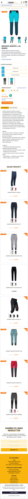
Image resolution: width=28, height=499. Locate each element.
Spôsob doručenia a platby (14, 471)
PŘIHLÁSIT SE (14, 449)
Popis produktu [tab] (4, 107)
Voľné (20, 8)
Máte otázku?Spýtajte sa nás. (14, 478)
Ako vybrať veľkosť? (21, 87)
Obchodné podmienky (14, 470)
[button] (26, 2)
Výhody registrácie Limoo (14, 461)
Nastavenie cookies (14, 495)
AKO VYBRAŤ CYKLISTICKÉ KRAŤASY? (14, 464)
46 (17, 90)
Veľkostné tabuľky (14, 463)
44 (14, 90)
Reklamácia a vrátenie (14, 473)
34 (2, 90)
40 (11, 90)
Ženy (9, 8)
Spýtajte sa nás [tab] (13, 107)
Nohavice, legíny (14, 8)
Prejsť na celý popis (6, 59)
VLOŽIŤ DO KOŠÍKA (7, 102)
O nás (14, 460)
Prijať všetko (14, 492)
